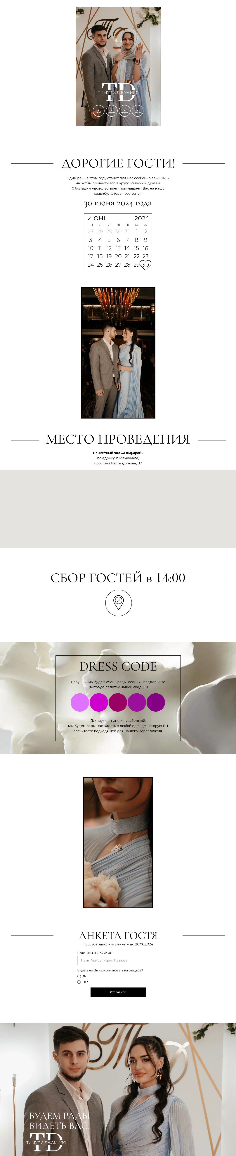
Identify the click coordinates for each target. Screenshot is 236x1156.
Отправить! (118, 992)
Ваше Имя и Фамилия (94, 953)
